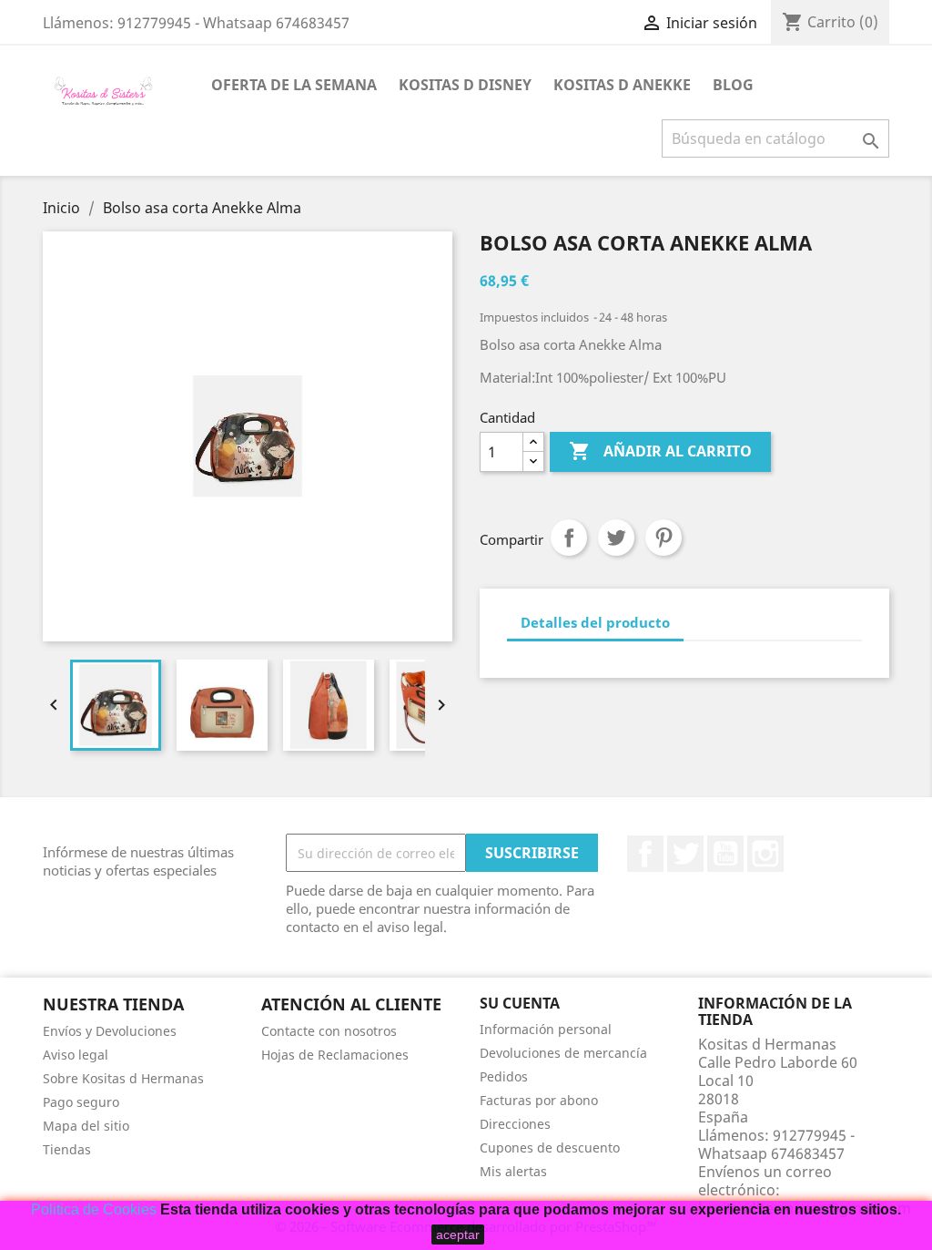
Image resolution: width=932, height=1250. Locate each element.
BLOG (733, 85)
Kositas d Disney (465, 85)
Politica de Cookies (94, 1209)
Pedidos (504, 1076)
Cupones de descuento (550, 1147)
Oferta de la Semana (294, 85)
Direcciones (515, 1123)
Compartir (569, 537)
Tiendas (67, 1149)
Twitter (685, 853)
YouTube (725, 853)
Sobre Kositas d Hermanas (123, 1078)
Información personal (546, 1029)
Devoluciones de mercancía (563, 1052)
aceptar (458, 1234)
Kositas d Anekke (622, 85)
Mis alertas (513, 1171)
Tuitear (616, 537)
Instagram (765, 853)
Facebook (645, 853)
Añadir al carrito (660, 451)
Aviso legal (75, 1054)
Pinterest (663, 537)
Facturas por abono (539, 1100)
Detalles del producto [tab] (595, 622)
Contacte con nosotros (329, 1031)
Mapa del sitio (86, 1125)
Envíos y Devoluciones (110, 1031)
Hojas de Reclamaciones (335, 1054)
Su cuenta (520, 1003)
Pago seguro (81, 1102)
